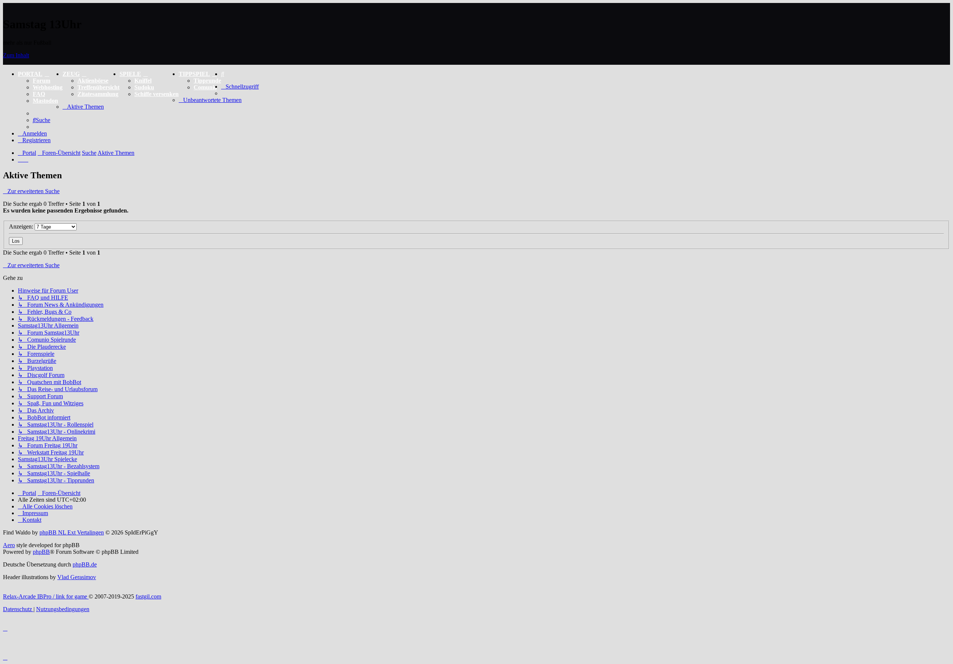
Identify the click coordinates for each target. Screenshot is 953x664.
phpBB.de (85, 564)
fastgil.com (148, 596)
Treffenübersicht (98, 87)
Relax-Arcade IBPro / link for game (46, 596)
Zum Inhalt (16, 55)
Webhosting (48, 87)
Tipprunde (207, 80)
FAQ (39, 94)
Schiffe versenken (156, 94)
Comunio (205, 87)
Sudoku (144, 87)
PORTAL (30, 74)
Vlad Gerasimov (76, 577)
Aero (9, 545)
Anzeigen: (22, 226)
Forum (41, 80)
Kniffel (143, 80)
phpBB (41, 552)
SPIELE (130, 74)
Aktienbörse (92, 80)
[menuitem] (222, 74)
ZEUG (71, 74)
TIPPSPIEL (194, 74)
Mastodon (45, 101)
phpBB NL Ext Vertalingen (71, 532)
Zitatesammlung (97, 94)
